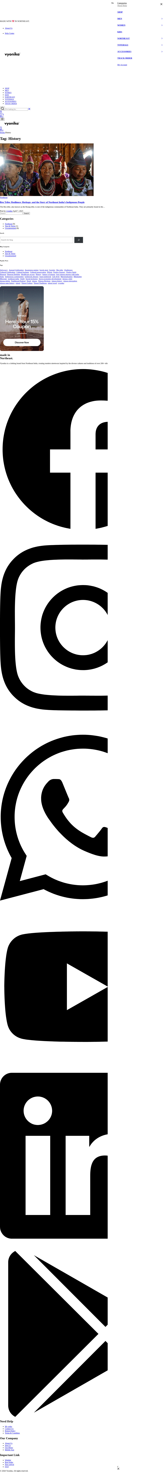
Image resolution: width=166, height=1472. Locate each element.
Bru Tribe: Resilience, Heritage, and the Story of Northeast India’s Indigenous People (42, 202)
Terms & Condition (12, 1433)
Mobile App (9, 1450)
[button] (83, 114)
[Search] (2, 109)
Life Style (56, 277)
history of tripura (48, 274)
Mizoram (3, 279)
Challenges (68, 270)
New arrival (9, 1464)
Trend (29, 281)
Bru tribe (59, 270)
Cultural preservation (38, 272)
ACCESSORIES (10, 101)
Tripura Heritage (44, 281)
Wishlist (8, 1460)
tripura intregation (70, 281)
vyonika (9, 211)
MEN (7, 90)
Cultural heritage (22, 272)
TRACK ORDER (11, 104)
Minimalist (78, 277)
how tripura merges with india (67, 274)
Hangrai (3, 274)
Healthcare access (28, 274)
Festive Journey (59, 272)
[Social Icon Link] (83, 532)
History (38, 274)
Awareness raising (32, 270)
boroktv (52, 270)
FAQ (7, 1467)
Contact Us (9, 1429)
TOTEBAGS (9, 99)
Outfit (22, 279)
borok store (44, 270)
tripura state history (7, 283)
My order (8, 1426)
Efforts (49, 272)
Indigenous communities (14, 277)
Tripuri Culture (27, 283)
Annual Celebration (16, 270)
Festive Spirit (71, 272)
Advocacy (4, 270)
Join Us (8, 1445)
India (2, 277)
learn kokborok (45, 277)
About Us (8, 1443)
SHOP (7, 88)
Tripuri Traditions (40, 283)
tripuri (18, 283)
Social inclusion (32, 279)
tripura (34, 281)
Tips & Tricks (10, 226)
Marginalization (67, 277)
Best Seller (9, 1462)
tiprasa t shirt (67, 279)
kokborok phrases (31, 277)
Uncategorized (10, 228)
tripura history (57, 281)
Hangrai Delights (13, 274)
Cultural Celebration (7, 272)
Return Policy (10, 1431)
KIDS (7, 95)
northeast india (13, 279)
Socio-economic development (50, 279)
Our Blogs (9, 1448)
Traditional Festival (18, 281)
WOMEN (8, 93)
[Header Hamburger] (2, 119)
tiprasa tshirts (5, 281)
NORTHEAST (10, 97)
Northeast (3, 197)
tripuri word (52, 283)
